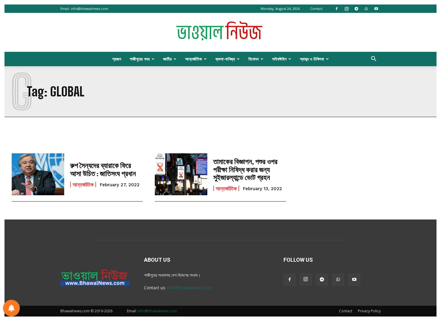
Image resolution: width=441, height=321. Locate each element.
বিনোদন (253, 59)
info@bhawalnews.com (89, 8)
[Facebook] (336, 8)
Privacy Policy (369, 311)
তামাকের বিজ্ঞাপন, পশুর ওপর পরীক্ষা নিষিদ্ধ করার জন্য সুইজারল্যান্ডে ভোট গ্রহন (245, 169)
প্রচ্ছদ (116, 59)
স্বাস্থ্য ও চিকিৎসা (312, 59)
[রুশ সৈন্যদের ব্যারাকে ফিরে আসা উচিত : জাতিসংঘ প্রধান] (38, 174)
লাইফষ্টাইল (279, 59)
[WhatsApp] (366, 8)
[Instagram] (346, 8)
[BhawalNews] (220, 33)
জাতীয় (167, 59)
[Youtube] (376, 8)
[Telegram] (356, 8)
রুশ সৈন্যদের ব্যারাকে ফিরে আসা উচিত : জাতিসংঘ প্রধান (103, 169)
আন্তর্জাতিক (193, 59)
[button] (373, 59)
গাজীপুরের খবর (140, 59)
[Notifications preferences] (11, 308)
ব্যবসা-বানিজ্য (225, 59)
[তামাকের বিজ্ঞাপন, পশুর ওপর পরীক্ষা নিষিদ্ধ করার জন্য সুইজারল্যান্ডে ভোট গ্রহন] (181, 174)
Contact (316, 8)
